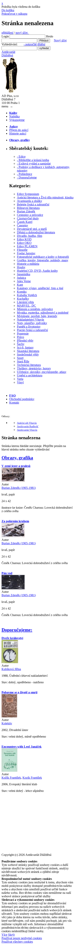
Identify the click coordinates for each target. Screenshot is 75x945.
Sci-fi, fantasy (25, 347)
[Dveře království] (10, 662)
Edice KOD (24, 239)
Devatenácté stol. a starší (32, 228)
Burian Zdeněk (26, 211)
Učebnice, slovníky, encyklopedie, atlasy (41, 372)
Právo (20, 337)
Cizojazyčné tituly (28, 218)
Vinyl (20, 382)
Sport (20, 358)
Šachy (20, 344)
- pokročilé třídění (34, 44)
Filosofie (22, 249)
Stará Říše (23, 361)
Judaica (21, 277)
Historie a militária (28, 263)
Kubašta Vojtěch (27, 295)
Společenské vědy (28, 354)
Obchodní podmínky (21, 399)
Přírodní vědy (25, 340)
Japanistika (23, 274)
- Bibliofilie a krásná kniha (33, 160)
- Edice (21, 156)
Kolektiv (7, 723)
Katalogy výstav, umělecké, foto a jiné (40, 288)
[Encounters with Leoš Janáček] (9, 770)
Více (4, 934)
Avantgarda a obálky (29, 201)
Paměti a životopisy (29, 326)
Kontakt (14, 402)
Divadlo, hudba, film (29, 235)
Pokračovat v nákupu (14, 13)
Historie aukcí (17, 133)
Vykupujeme (17, 120)
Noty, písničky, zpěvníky (32, 323)
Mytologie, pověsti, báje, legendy (37, 316)
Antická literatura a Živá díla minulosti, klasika (45, 197)
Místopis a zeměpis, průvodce (35, 309)
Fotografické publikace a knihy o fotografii (43, 256)
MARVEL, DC (26, 305)
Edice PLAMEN (27, 246)
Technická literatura (29, 365)
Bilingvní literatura (28, 208)
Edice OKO (24, 242)
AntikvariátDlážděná (8, 53)
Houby (21, 267)
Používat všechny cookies (17, 941)
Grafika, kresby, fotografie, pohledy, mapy (42, 260)
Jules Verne (24, 281)
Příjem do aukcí (18, 130)
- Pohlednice (24, 174)
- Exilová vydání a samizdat (34, 163)
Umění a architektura (29, 375)
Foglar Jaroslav (26, 253)
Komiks (22, 291)
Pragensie (23, 333)
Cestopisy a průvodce (30, 215)
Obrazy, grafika (17, 457)
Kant (20, 284)
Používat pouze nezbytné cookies (22, 938)
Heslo (49, 36)
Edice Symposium (28, 194)
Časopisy (22, 225)
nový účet (22, 32)
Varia (20, 379)
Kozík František (32, 777)
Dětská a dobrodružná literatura (36, 232)
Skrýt (11, 934)
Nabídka (14, 116)
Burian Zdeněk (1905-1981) (19, 487)
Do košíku (8, 10)
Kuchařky (23, 298)
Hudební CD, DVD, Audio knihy (37, 270)
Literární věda (25, 302)
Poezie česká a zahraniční (32, 330)
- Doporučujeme (27, 177)
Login (5, 36)
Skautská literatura (28, 351)
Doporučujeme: (17, 629)
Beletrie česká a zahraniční (33, 204)
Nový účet (60, 40)
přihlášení (7, 32)
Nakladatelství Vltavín (30, 319)
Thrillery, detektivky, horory (34, 368)
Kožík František (11, 777)
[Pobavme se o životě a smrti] (9, 716)
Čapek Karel (24, 222)
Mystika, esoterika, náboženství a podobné (42, 312)
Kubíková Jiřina (11, 669)
